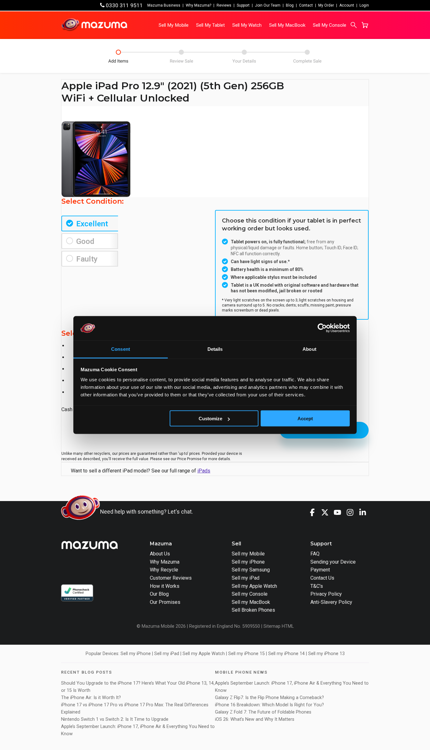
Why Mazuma (164, 562)
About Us (160, 554)
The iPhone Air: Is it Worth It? (91, 697)
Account (346, 5)
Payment (320, 570)
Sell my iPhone (248, 562)
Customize (210, 418)
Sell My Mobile (174, 25)
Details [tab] (215, 348)
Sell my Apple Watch (254, 586)
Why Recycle (164, 570)
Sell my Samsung (251, 570)
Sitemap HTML (278, 626)
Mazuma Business (163, 5)
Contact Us (322, 578)
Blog (290, 5)
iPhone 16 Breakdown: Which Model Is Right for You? (269, 705)
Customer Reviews (171, 578)
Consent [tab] (120, 348)
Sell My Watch (247, 25)
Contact (306, 5)
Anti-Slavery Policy (331, 602)
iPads (203, 471)
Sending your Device (333, 562)
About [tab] (309, 348)
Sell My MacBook (287, 25)
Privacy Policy (326, 594)
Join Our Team (267, 5)
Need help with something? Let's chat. (146, 512)
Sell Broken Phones (253, 610)
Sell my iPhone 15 (246, 653)
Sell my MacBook (251, 602)
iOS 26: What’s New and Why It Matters (254, 719)
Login (364, 5)
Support (243, 5)
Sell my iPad (245, 578)
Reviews (224, 5)
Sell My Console (329, 25)
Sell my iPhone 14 (286, 653)
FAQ (315, 554)
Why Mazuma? (198, 5)
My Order (326, 5)
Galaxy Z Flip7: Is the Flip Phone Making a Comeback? (269, 697)
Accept (305, 418)
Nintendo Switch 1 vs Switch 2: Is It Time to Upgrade (115, 719)
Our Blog (159, 594)
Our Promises (165, 602)
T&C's (316, 586)
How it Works (164, 586)
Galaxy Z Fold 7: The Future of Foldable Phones (263, 712)
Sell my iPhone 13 (326, 653)
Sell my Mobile (248, 554)
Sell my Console (250, 594)
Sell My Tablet (210, 25)
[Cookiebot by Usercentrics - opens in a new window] (322, 328)
